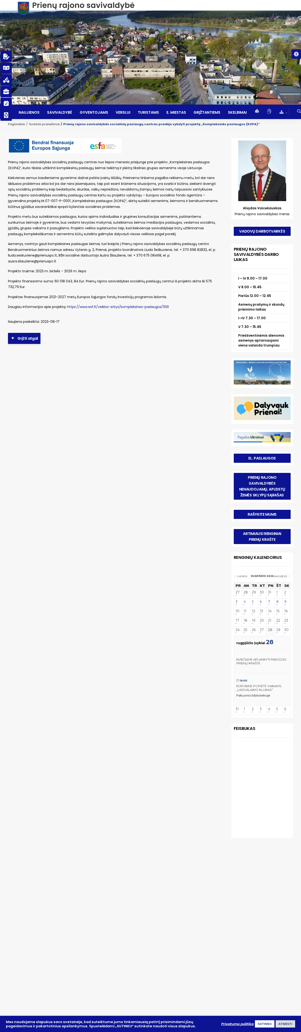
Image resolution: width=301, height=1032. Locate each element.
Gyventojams (94, 112)
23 (286, 621)
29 (254, 592)
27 (238, 592)
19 (253, 621)
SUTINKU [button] (265, 1024)
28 (246, 592)
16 (286, 611)
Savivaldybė (59, 112)
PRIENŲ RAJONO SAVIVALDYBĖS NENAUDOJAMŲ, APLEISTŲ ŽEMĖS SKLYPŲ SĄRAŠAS (262, 486)
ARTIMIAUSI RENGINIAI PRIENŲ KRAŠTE (262, 536)
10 (237, 611)
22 (278, 621)
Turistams (148, 112)
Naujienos (29, 112)
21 (269, 621)
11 (245, 611)
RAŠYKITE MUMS (262, 514)
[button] (296, 54)
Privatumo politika (237, 1024)
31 (269, 592)
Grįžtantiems (207, 112)
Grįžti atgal (27, 338)
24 (238, 630)
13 (261, 611)
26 (254, 630)
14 (270, 611)
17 (237, 621)
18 (245, 621)
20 (262, 621)
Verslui (123, 112)
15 (277, 611)
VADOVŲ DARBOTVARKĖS (262, 231)
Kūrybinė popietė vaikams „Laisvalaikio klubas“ (258, 688)
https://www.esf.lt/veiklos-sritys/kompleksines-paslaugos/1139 (118, 306)
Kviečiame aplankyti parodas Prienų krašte (261, 661)
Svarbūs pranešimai (44, 124)
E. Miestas (176, 112)
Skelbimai (237, 112)
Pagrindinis (16, 124)
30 (262, 592)
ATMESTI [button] (285, 1024)
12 (253, 611)
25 (245, 630)
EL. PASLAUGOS (262, 458)
